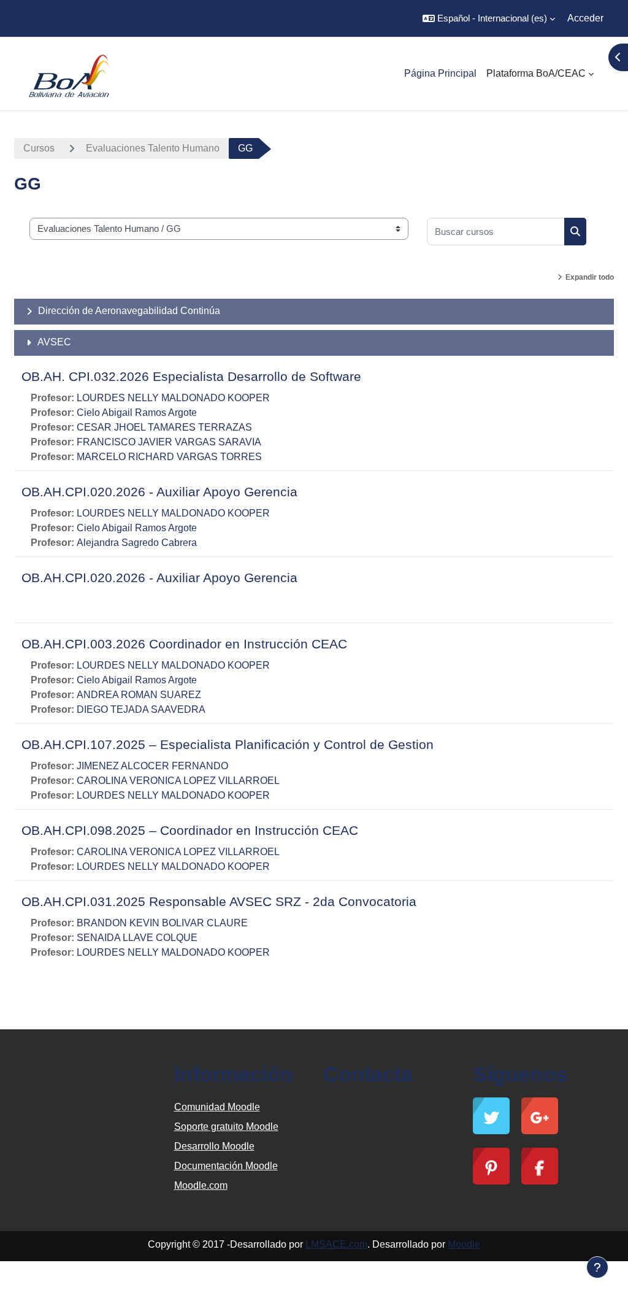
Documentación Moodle (226, 1166)
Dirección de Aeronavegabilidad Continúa (129, 310)
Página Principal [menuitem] (440, 73)
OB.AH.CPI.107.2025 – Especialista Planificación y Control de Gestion (227, 744)
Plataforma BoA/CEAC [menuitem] (536, 73)
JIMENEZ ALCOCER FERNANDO (152, 766)
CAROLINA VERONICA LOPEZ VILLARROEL (178, 780)
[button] (488, 18)
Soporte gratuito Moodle (226, 1126)
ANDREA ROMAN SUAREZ (139, 694)
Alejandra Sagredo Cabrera (137, 542)
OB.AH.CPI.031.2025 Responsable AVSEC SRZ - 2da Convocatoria (218, 901)
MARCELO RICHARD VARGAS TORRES (169, 456)
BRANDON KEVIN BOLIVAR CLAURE (162, 923)
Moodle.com (201, 1185)
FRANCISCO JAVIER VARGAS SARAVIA (169, 442)
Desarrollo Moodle (214, 1146)
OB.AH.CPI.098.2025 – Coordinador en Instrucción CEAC (189, 830)
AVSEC (54, 342)
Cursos (39, 148)
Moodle (464, 1244)
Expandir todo (589, 277)
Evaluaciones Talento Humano (153, 148)
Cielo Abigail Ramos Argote (137, 412)
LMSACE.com (336, 1244)
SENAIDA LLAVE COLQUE (137, 937)
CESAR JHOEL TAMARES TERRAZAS (164, 427)
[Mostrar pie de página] (597, 1267)
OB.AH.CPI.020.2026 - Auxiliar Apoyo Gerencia (159, 492)
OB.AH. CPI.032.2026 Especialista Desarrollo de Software (191, 376)
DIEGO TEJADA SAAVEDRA (141, 709)
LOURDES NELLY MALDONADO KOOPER (173, 398)
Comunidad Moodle (217, 1107)
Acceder (585, 18)
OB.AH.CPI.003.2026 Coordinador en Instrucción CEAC (184, 644)
